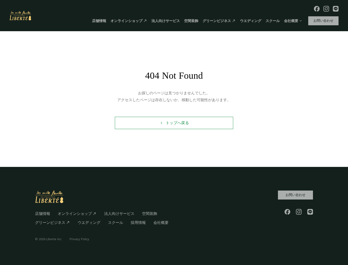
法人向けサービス (166, 21)
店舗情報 (99, 21)
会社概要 (161, 223)
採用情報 (138, 223)
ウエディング (250, 21)
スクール (273, 21)
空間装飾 (191, 21)
